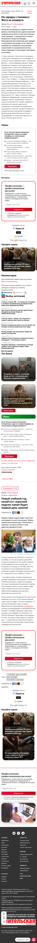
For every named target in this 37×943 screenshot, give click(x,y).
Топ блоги (6, 353)
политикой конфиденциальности (21, 797)
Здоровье (4, 863)
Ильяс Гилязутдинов (15, 24)
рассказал (12, 599)
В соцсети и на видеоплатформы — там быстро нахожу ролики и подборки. (18, 142)
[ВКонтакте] (13, 512)
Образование (5, 840)
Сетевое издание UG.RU (26, 854)
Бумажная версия (25, 868)
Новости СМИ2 (7, 479)
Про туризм (4, 854)
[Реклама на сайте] (33, 939)
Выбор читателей (15, 296)
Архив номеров (24, 861)
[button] (7, 292)
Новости (7, 751)
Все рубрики (4, 868)
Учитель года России (25, 847)
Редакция (4, 876)
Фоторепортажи (25, 876)
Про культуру (5, 845)
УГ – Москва (23, 856)
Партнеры (4, 881)
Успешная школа (24, 840)
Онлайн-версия (24, 870)
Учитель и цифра (6, 865)
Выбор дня (4, 852)
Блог (21, 878)
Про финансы (5, 861)
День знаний (12, 677)
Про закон (4, 847)
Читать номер (29, 12)
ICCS (21, 874)
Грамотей (4, 859)
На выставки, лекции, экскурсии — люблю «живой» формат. (17, 152)
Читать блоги (8, 410)
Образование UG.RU (9, 262)
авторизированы (11, 281)
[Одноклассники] (16, 512)
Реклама (3, 879)
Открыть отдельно (8, 470)
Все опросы (5, 178)
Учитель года (5, 856)
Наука (3, 843)
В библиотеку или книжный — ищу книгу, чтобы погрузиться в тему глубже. (19, 157)
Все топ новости (7, 351)
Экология (4, 849)
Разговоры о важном (15, 680)
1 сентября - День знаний (16, 674)
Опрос (6, 416)
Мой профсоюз (24, 859)
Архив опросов (6, 472)
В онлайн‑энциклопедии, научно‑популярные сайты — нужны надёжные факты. (17, 147)
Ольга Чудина (12, 493)
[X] (18, 512)
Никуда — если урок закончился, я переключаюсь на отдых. (17, 161)
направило (28, 606)
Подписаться (18, 209)
